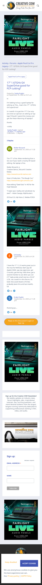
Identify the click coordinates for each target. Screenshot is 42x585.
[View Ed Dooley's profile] (9, 255)
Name (9, 476)
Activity (5, 63)
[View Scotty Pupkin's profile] (9, 298)
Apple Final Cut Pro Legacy (16, 77)
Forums (13, 63)
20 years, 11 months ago (16, 131)
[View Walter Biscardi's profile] (9, 148)
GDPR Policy (26, 576)
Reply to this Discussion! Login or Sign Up (21, 322)
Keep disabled (11, 562)
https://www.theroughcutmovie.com (20, 180)
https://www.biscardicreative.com (19, 174)
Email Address (14, 463)
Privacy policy (13, 576)
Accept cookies (29, 563)
